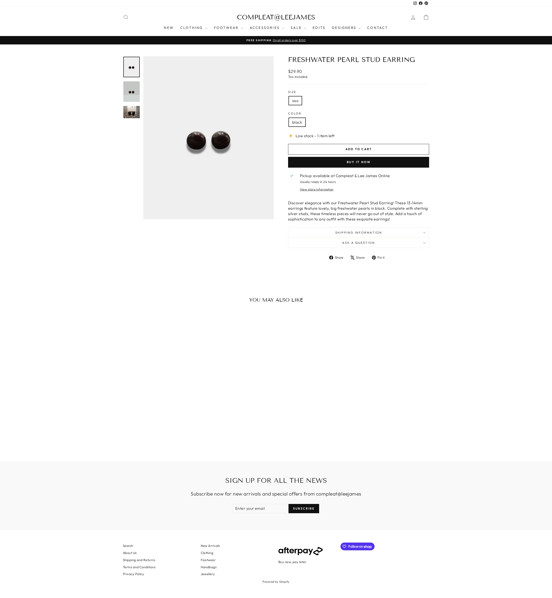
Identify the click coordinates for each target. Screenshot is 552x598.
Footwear (208, 560)
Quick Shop (159, 418)
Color (294, 113)
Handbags (209, 567)
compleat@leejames (276, 17)
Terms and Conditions (139, 567)
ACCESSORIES (265, 27)
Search (128, 546)
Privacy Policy (133, 574)
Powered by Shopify (275, 581)
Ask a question (358, 243)
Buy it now (359, 162)
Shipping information (358, 232)
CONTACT (377, 27)
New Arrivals (210, 546)
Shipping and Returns (139, 560)
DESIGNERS (345, 27)
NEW (169, 27)
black (297, 122)
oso (295, 100)
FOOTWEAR (227, 27)
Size (292, 92)
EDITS (319, 27)
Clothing (207, 553)
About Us (130, 553)
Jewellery (208, 574)
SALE (297, 27)
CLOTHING (192, 27)
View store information (317, 189)
